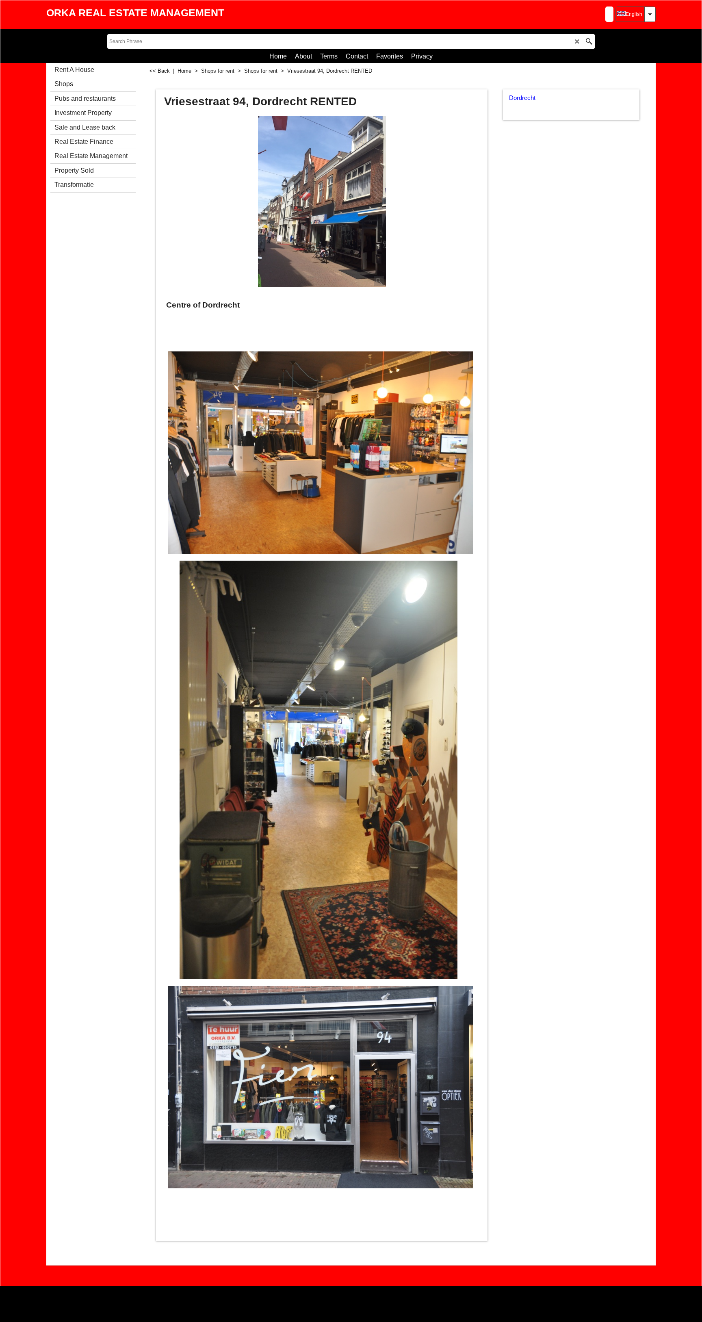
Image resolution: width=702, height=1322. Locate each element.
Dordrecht (522, 98)
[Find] (589, 41)
